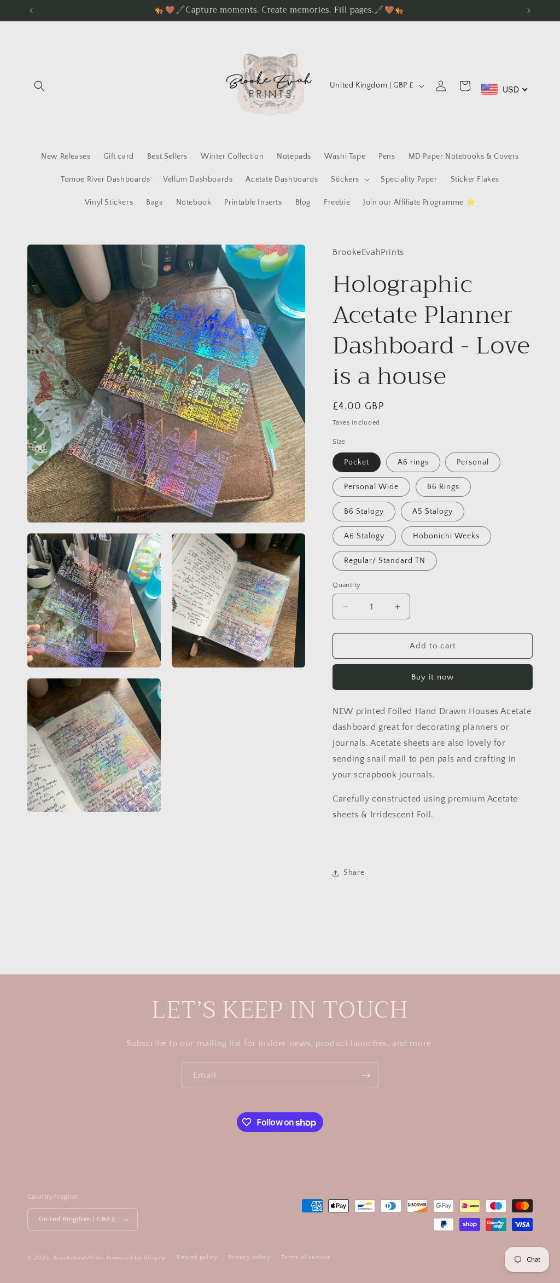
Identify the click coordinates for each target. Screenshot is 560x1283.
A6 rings (413, 462)
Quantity (346, 585)
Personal (473, 462)
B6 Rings (443, 487)
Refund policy (197, 1257)
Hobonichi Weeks (446, 536)
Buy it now (432, 677)
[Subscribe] (366, 1075)
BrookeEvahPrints (80, 1258)
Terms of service (305, 1257)
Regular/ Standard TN (384, 560)
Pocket (356, 462)
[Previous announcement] (31, 10)
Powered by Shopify (136, 1258)
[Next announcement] (529, 10)
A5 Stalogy (432, 511)
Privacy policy (250, 1257)
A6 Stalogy (364, 536)
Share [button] (353, 872)
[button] (39, 86)
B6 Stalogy (364, 511)
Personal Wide (371, 487)
